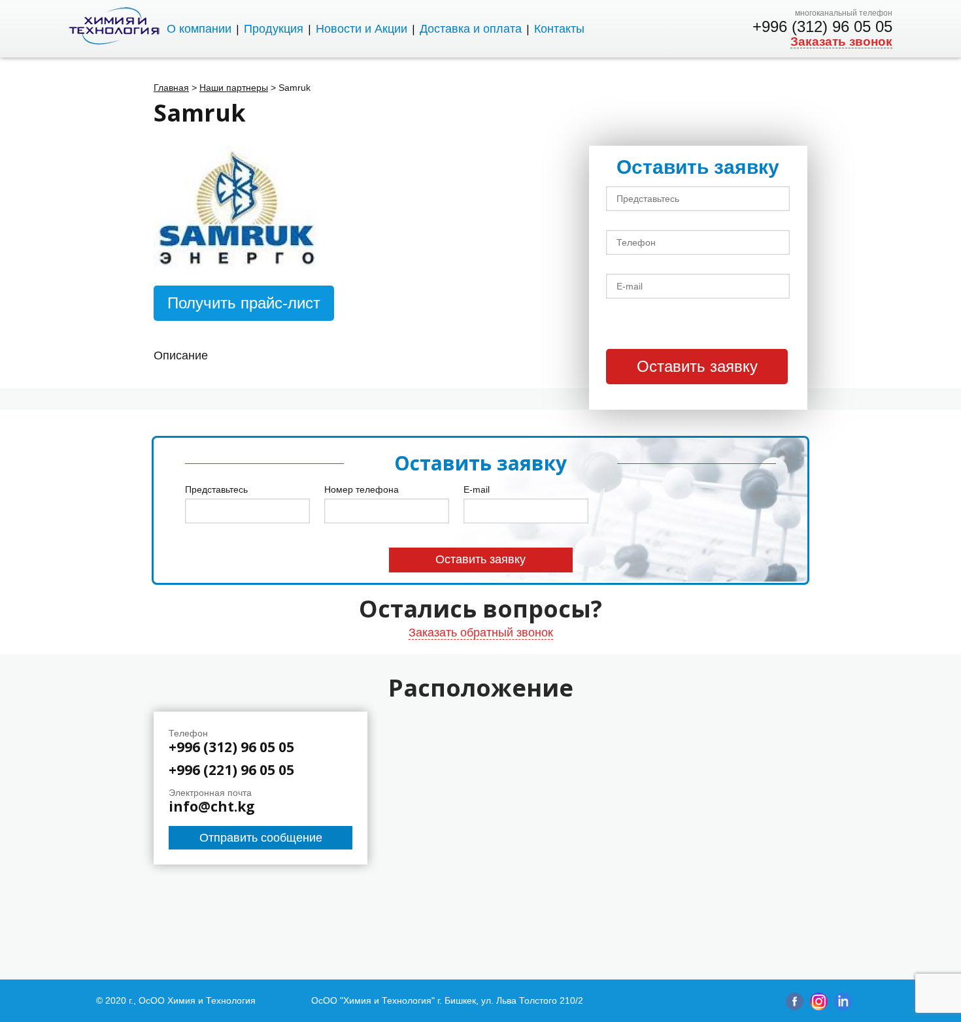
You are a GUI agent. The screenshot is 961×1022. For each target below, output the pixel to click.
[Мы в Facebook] (794, 1007)
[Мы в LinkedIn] (843, 1007)
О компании (199, 28)
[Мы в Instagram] (819, 1007)
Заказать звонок (841, 41)
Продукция (273, 28)
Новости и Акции (361, 28)
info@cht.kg (212, 807)
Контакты (559, 28)
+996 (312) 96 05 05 (822, 26)
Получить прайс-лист (243, 303)
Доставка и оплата (471, 28)
